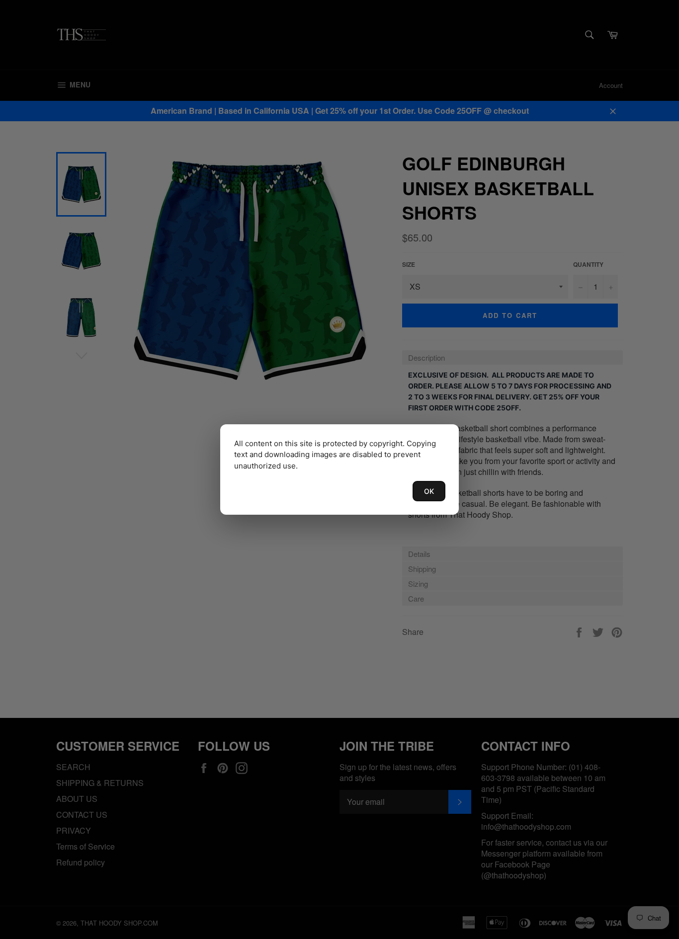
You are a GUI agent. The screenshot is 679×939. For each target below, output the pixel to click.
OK (429, 491)
